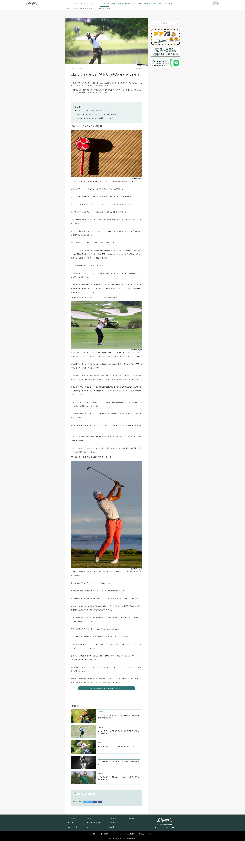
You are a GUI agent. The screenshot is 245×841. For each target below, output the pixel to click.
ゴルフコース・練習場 (93, 822)
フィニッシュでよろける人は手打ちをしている (97, 118)
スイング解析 (91, 794)
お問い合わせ (151, 833)
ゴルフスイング (72, 827)
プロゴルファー (114, 822)
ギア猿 (112, 827)
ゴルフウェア (72, 822)
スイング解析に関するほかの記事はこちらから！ (105, 688)
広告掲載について (95, 833)
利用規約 (105, 833)
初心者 (89, 818)
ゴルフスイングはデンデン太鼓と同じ (94, 110)
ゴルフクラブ (72, 818)
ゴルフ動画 (113, 818)
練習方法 (84, 794)
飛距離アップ (77, 794)
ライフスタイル (91, 827)
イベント (131, 818)
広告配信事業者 (131, 833)
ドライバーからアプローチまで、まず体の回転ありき (99, 114)
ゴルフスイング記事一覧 (78, 8)
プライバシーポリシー (117, 833)
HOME (68, 8)
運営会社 (141, 833)
